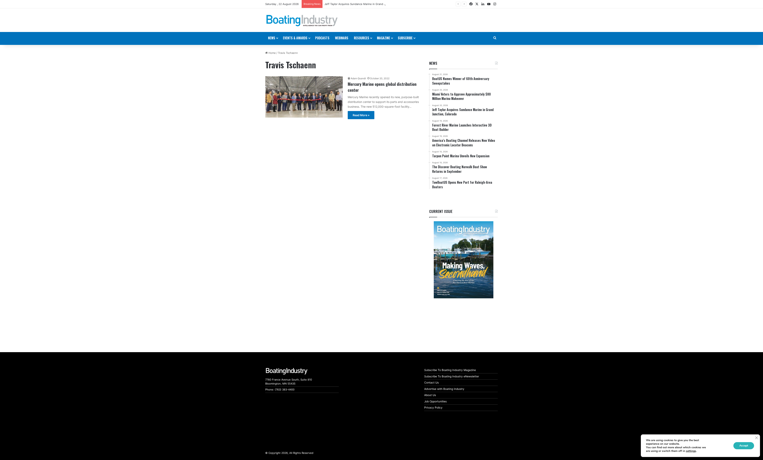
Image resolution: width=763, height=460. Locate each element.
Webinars (341, 38)
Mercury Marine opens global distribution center (382, 87)
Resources (361, 38)
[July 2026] (463, 259)
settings (691, 451)
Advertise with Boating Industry (444, 388)
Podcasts (322, 38)
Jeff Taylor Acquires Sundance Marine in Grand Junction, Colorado (365, 4)
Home (272, 52)
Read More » (361, 115)
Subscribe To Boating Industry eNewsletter (451, 376)
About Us (430, 395)
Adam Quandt (358, 78)
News (433, 63)
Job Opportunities (435, 401)
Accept (743, 445)
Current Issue (440, 211)
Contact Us (431, 382)
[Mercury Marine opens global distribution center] (304, 96)
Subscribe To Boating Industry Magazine (450, 370)
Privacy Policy (433, 407)
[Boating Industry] (302, 20)
